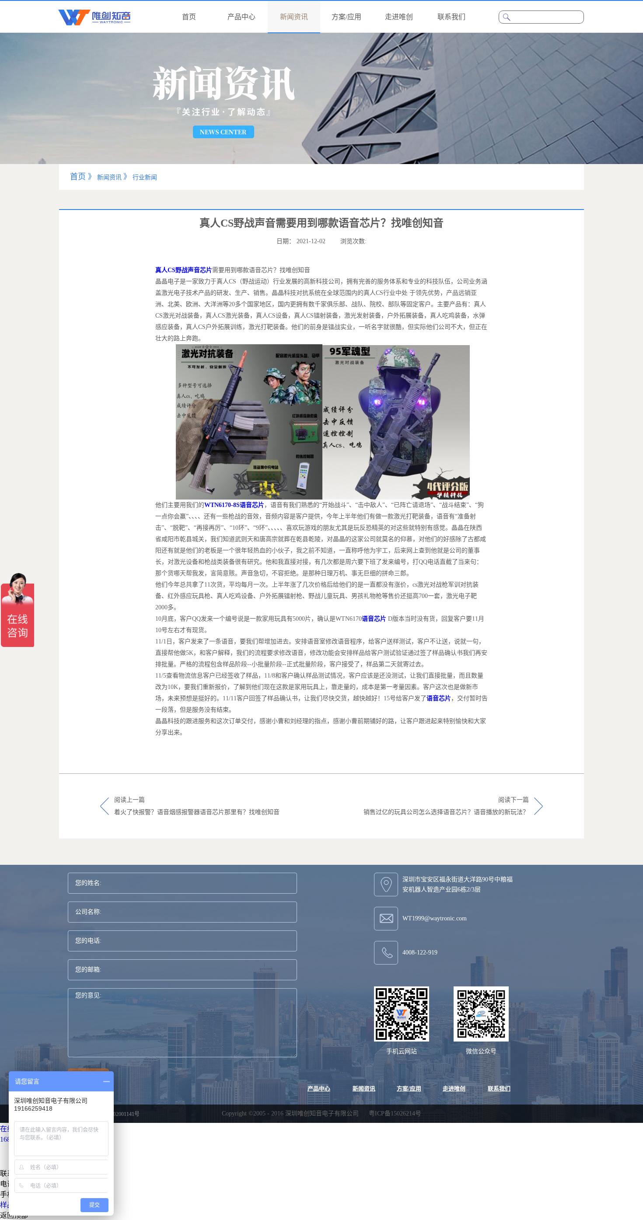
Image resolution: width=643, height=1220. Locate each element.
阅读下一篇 (446, 806)
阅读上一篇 (197, 806)
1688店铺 (14, 1139)
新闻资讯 (109, 177)
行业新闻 (145, 177)
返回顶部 (14, 1215)
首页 (189, 17)
